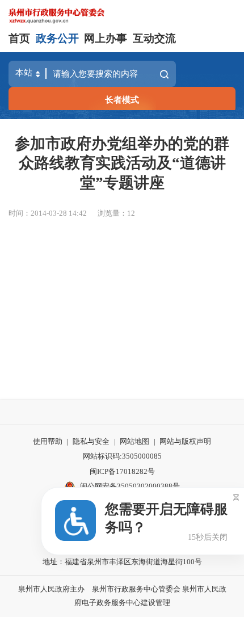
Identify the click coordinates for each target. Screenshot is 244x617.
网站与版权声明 (185, 441)
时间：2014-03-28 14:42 (48, 213)
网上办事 (105, 38)
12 (131, 213)
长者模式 (122, 99)
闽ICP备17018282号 (122, 471)
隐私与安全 (91, 441)
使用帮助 (47, 441)
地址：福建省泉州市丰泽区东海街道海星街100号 (122, 561)
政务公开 (57, 38)
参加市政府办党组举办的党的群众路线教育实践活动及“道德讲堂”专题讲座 (122, 163)
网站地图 (134, 441)
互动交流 (154, 38)
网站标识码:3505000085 (122, 456)
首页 (19, 38)
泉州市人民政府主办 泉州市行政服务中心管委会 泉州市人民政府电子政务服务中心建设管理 (122, 596)
